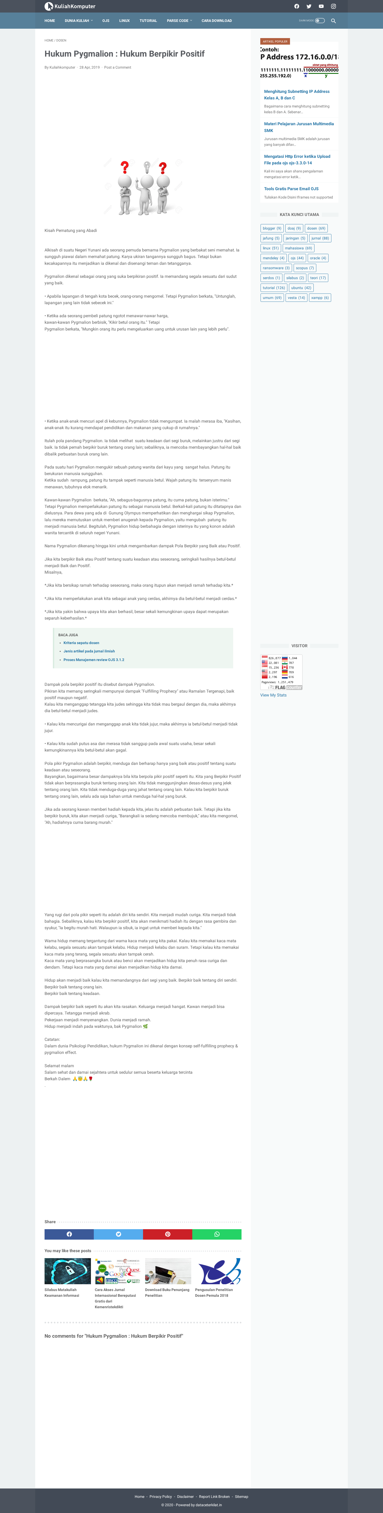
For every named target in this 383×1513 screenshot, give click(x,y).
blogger (272, 228)
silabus (295, 278)
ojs (297, 258)
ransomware (276, 268)
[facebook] (296, 6)
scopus (305, 268)
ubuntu (301, 288)
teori (318, 278)
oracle (318, 258)
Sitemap (241, 1496)
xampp (320, 298)
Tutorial (148, 21)
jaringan (295, 238)
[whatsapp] (217, 1234)
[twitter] (308, 6)
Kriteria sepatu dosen (81, 643)
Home (50, 21)
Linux (124, 21)
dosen (316, 228)
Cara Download (217, 21)
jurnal (320, 238)
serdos (271, 278)
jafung (271, 238)
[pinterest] (167, 1234)
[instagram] (332, 6)
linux (271, 248)
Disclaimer (185, 1496)
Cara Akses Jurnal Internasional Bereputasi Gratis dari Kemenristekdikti (115, 1298)
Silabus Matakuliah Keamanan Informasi (62, 1293)
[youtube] (320, 6)
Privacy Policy (161, 1496)
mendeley (274, 258)
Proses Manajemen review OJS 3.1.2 (94, 660)
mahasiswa (298, 248)
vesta (296, 298)
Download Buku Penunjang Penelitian (167, 1293)
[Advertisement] (143, 113)
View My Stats (273, 695)
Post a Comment (117, 67)
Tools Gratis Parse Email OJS (291, 188)
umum (272, 298)
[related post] (68, 1271)
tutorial (274, 288)
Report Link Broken (214, 1496)
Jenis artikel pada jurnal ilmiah (89, 651)
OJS (105, 21)
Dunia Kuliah (77, 21)
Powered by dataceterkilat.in (199, 1505)
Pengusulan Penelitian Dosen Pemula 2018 (214, 1293)
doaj (294, 228)
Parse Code (177, 21)
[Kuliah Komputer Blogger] (75, 6)
